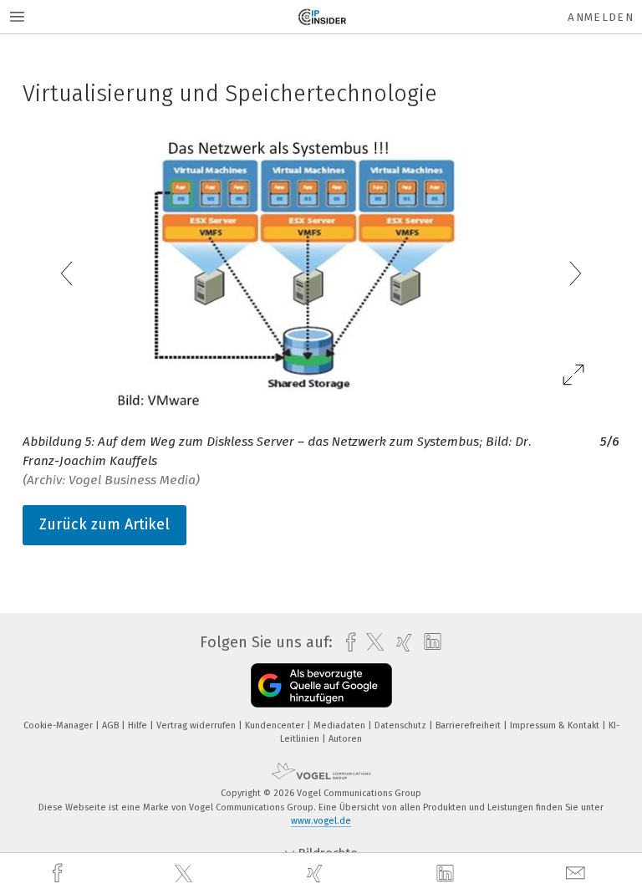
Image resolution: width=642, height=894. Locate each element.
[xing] (317, 873)
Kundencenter (276, 725)
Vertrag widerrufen (197, 725)
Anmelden (601, 17)
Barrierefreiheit (469, 725)
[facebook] (59, 873)
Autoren (345, 738)
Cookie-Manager (59, 725)
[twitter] (185, 874)
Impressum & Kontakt (556, 725)
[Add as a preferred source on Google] (321, 685)
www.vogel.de (321, 820)
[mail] (577, 873)
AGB (111, 725)
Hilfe (139, 725)
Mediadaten (340, 725)
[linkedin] (447, 874)
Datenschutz (401, 725)
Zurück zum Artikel (104, 524)
